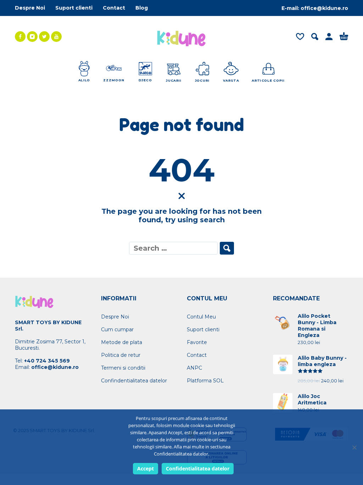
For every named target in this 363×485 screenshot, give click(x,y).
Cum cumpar (117, 329)
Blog (141, 8)
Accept (145, 468)
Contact (114, 8)
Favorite (197, 342)
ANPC (194, 368)
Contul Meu (201, 317)
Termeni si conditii (123, 368)
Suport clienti (74, 8)
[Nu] (354, 447)
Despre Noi (30, 8)
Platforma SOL (205, 380)
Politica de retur (120, 355)
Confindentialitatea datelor (134, 380)
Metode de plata (121, 342)
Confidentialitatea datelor (197, 468)
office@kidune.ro (324, 8)
